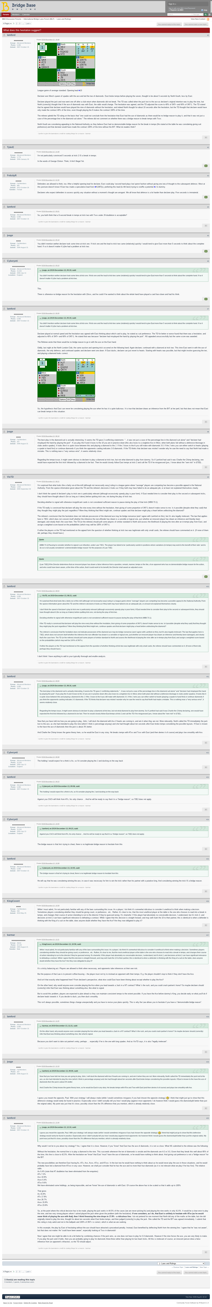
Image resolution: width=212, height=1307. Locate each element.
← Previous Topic (177, 1267)
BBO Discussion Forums (11, 19)
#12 (207, 753)
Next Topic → (204, 1267)
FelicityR (12, 175)
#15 (207, 859)
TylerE (10, 147)
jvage (10, 235)
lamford (11, 35)
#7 (208, 309)
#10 (207, 586)
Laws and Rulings (64, 19)
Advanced (209, 14)
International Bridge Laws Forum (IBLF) (39, 19)
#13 (207, 777)
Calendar (26, 14)
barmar (11, 935)
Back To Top (7, 1303)
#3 (208, 176)
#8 (208, 432)
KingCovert (13, 901)
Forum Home (17, 1303)
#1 (208, 35)
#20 (207, 1118)
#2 (208, 147)
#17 (207, 935)
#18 (207, 1017)
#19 (207, 1062)
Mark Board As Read (45, 1303)
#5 (208, 235)
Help (205, 10)
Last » (28, 23)
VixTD (10, 477)
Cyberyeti (12, 261)
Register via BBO (176, 10)
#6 (208, 261)
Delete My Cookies (30, 1303)
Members (15, 14)
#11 (208, 676)
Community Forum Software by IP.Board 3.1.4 (193, 1303)
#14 (207, 819)
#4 (208, 207)
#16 (207, 901)
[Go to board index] (20, 6)
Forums (6, 14)
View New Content (198, 19)
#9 (208, 477)
